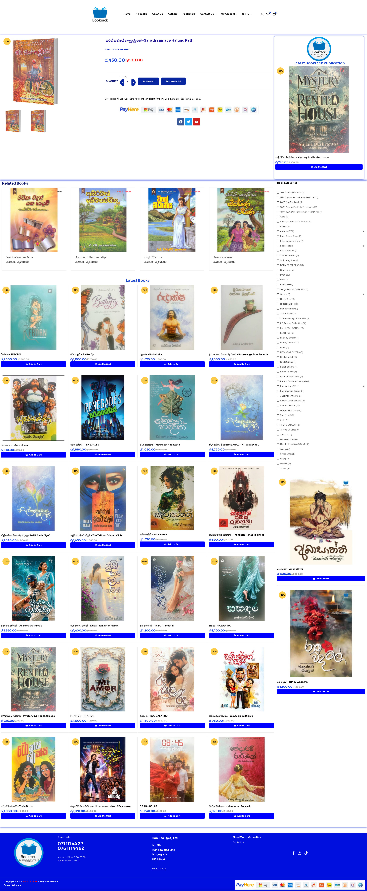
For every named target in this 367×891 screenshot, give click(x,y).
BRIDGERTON (287, 250)
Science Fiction (287, 405)
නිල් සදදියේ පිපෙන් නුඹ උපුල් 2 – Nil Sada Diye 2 (234, 444)
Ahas (282, 216)
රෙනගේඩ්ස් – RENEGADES (84, 444)
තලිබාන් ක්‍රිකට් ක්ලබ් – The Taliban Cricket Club (96, 535)
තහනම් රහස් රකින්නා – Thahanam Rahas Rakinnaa (236, 534)
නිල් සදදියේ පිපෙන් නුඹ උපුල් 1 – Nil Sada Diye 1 (25, 535)
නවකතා (176, 99)
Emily (282, 279)
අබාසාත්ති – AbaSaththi (290, 569)
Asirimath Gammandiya (91, 257)
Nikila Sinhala (286, 362)
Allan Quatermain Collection (294, 221)
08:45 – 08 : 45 (148, 806)
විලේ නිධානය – (153, 257)
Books (168, 99)
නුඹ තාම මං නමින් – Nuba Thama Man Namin (94, 625)
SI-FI (282, 420)
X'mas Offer (286, 454)
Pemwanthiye (287, 371)
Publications (286, 386)
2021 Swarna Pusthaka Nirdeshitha (297, 197)
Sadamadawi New (289, 396)
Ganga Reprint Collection (292, 289)
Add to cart (148, 81)
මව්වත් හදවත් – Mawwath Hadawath (160, 444)
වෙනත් (283, 468)
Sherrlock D (286, 415)
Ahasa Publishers (125, 99)
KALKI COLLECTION (290, 328)
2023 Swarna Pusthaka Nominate (296, 207)
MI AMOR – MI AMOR (82, 715)
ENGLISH (285, 284)
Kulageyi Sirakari (288, 337)
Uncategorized (287, 439)
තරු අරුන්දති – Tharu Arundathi (157, 625)
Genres (283, 294)
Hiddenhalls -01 (288, 304)
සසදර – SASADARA (220, 625)
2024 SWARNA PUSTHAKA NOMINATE (300, 212)
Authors (160, 99)
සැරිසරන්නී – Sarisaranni (153, 534)
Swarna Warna (223, 257)
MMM (283, 347)
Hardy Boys (285, 299)
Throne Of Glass (288, 429)
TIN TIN (284, 434)
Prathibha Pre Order (290, 376)
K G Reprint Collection (291, 323)
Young (283, 459)
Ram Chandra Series (290, 391)
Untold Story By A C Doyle (293, 444)
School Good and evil (290, 400)
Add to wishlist (173, 81)
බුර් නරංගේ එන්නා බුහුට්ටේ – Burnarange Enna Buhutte (239, 354)
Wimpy (283, 449)
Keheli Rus (285, 333)
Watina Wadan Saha (19, 257)
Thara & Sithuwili (288, 425)
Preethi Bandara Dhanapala (293, 381)
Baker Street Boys (289, 236)
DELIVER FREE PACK (290, 265)
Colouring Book (288, 260)
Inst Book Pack (287, 308)
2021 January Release (290, 192)
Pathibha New (287, 367)
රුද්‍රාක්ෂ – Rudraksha (151, 354)
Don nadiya (285, 270)
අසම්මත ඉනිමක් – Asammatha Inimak (21, 625)
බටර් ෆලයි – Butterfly (82, 354)
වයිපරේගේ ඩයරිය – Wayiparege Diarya (231, 715)
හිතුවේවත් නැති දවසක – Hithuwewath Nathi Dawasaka (100, 806)
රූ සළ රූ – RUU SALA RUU (154, 715)
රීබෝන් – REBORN (11, 354)
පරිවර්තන (185, 99)
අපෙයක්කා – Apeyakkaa (14, 445)
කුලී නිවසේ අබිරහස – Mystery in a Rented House (302, 157)
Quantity (123, 76)
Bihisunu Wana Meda (290, 241)
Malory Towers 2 (288, 342)
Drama (283, 275)
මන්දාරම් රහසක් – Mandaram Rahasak (230, 806)
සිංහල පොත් (195, 99)
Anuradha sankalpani (145, 99)
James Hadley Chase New (293, 318)
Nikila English (286, 357)
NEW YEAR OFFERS (290, 352)
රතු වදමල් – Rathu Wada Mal (293, 681)
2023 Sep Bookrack (289, 202)
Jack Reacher (286, 313)
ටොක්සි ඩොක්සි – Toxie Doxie (17, 806)
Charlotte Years (288, 255)
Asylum (283, 226)
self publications (288, 410)
